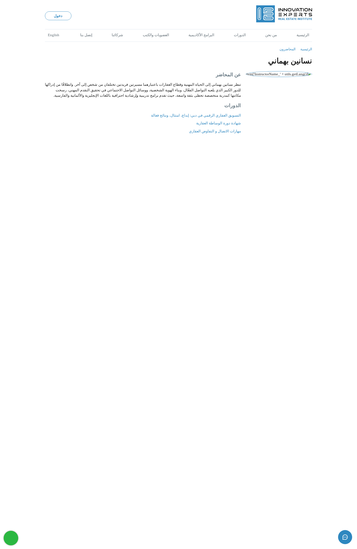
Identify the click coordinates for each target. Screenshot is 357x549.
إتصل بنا (86, 35)
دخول (58, 16)
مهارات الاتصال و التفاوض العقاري (215, 131)
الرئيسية (303, 35)
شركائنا (117, 35)
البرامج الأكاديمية (201, 35)
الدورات (240, 35)
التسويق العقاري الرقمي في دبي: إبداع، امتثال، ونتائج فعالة (196, 115)
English (53, 35)
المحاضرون (288, 49)
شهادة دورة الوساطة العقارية (218, 123)
